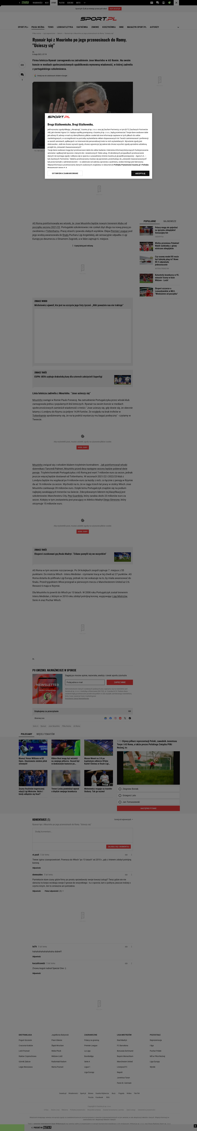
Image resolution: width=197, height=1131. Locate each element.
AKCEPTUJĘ (140, 173)
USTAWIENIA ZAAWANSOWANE (65, 173)
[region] (98, 146)
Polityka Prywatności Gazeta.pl (127, 165)
